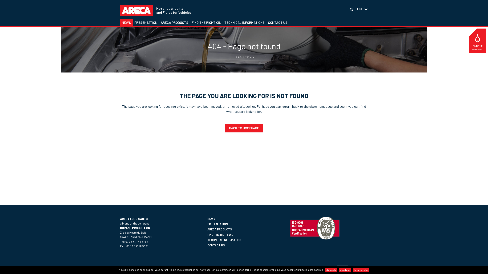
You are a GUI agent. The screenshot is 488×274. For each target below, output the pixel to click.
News (211, 218)
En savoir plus (361, 269)
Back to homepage (244, 128)
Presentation (217, 224)
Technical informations (225, 240)
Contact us (216, 245)
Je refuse (345, 269)
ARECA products (219, 229)
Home (237, 56)
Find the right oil (477, 48)
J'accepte (331, 269)
